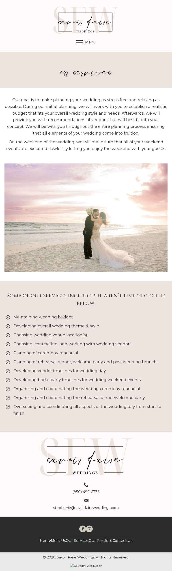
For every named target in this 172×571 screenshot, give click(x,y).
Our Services (77, 541)
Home (45, 540)
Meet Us (58, 541)
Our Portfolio (100, 541)
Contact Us (122, 541)
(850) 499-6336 (86, 492)
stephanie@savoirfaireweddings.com (86, 508)
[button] (86, 42)
